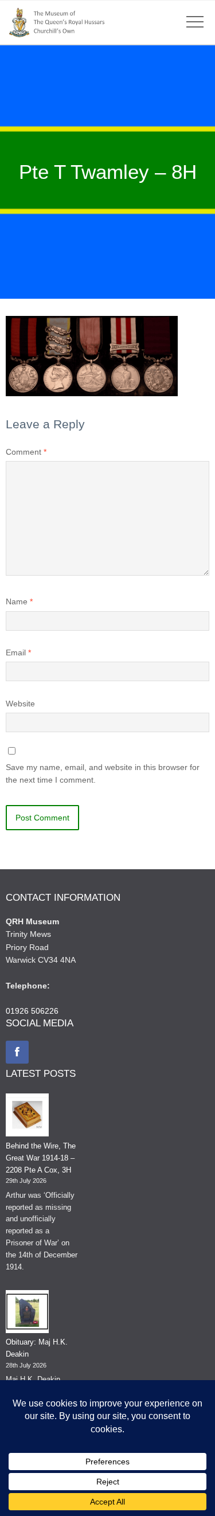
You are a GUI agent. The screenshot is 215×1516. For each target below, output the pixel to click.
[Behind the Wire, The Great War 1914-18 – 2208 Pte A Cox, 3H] (27, 1116)
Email (18, 652)
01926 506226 (32, 1010)
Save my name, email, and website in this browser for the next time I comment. (103, 773)
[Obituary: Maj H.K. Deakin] (27, 1313)
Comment (26, 451)
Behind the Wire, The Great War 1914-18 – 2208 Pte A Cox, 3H (41, 1158)
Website (20, 703)
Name (19, 601)
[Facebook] (17, 1052)
